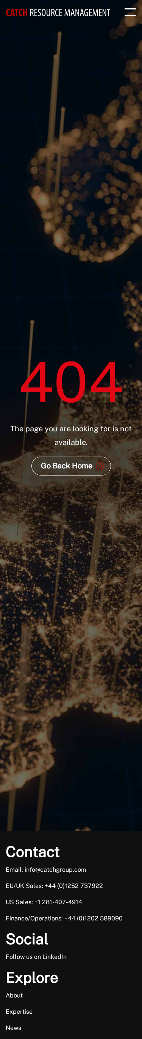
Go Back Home (66, 465)
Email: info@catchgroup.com (46, 869)
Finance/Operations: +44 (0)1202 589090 (64, 918)
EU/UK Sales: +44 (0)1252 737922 (54, 885)
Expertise (19, 1011)
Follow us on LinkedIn (36, 956)
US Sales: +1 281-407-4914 (44, 902)
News (13, 1027)
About (14, 995)
